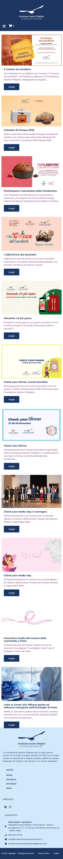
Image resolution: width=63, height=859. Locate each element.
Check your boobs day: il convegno (25, 511)
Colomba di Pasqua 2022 (19, 130)
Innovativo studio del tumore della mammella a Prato (25, 639)
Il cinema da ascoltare (17, 69)
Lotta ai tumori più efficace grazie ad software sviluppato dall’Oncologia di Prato (30, 706)
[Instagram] (10, 807)
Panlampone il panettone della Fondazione (30, 190)
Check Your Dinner (15, 445)
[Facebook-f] (5, 807)
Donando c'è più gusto (18, 318)
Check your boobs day (17, 575)
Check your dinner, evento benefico (26, 382)
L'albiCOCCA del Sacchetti (20, 254)
